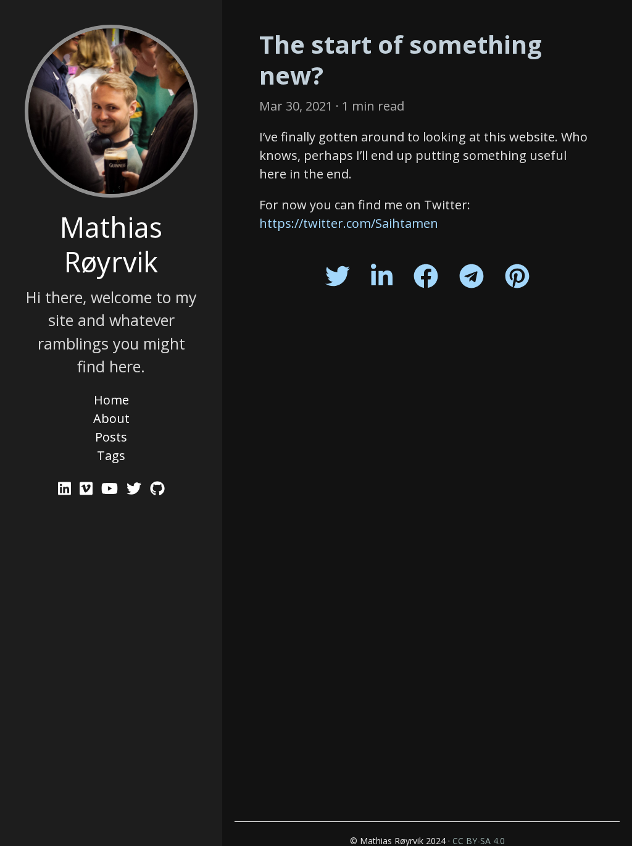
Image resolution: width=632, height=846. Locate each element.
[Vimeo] (88, 488)
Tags (111, 455)
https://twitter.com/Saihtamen (348, 223)
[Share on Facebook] (426, 276)
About (111, 418)
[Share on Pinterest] (517, 276)
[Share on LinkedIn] (382, 276)
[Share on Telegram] (471, 276)
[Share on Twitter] (337, 276)
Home (111, 400)
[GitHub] (157, 488)
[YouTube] (111, 488)
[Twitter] (136, 488)
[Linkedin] (66, 488)
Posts (111, 437)
